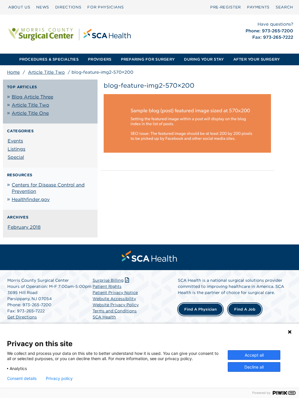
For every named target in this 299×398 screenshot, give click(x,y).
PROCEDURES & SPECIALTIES (49, 59)
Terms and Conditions (115, 311)
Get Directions (22, 317)
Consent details (21, 378)
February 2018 (24, 227)
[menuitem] (19, 7)
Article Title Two (46, 72)
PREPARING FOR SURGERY (148, 59)
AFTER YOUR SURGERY (256, 59)
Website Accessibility (114, 298)
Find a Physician (200, 309)
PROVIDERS (99, 59)
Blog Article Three (32, 97)
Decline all (254, 366)
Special (16, 157)
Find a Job (244, 309)
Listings (16, 149)
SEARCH (284, 7)
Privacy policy (59, 378)
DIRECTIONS (68, 7)
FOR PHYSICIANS (105, 7)
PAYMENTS (258, 7)
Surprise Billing (108, 280)
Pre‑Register (225, 7)
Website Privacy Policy (116, 304)
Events (15, 141)
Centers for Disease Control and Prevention (48, 188)
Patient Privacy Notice (115, 292)
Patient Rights (107, 286)
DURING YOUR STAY (204, 59)
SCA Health (104, 317)
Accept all (254, 355)
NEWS (42, 7)
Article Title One (30, 113)
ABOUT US (19, 7)
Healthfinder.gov (31, 199)
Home (13, 72)
